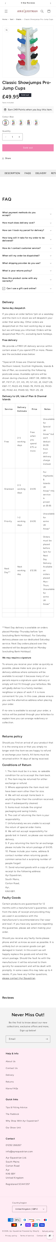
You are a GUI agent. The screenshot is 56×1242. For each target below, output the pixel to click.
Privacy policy (11, 1236)
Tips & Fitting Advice (16, 1107)
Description (12, 173)
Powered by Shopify (30, 1231)
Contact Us (12, 1068)
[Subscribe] (47, 1039)
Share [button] (8, 158)
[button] (6, 11)
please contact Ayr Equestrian (18, 978)
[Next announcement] (50, 3)
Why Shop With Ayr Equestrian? (22, 1121)
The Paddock (12, 1114)
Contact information (45, 1236)
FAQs (28, 173)
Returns (10, 1081)
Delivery (41, 173)
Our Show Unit (13, 1127)
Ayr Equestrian (15, 1231)
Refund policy (48, 1231)
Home (4, 19)
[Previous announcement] (5, 3)
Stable (18, 19)
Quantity (6, 131)
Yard (12, 19)
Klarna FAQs (12, 1088)
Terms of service (27, 1236)
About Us (11, 1061)
